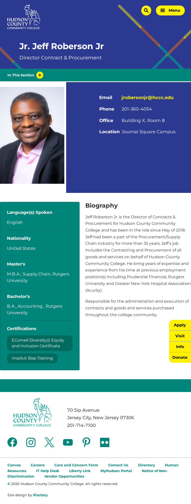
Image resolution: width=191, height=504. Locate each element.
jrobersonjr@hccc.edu (148, 97)
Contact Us (118, 465)
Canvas (14, 465)
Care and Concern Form (76, 465)
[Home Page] (23, 16)
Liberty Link (80, 471)
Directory (146, 465)
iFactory (40, 495)
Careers (38, 465)
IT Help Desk (47, 471)
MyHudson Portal (116, 471)
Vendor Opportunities (64, 476)
